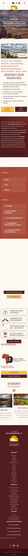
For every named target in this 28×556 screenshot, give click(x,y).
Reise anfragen (7, 109)
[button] (14, 52)
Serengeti (22, 136)
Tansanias (18, 124)
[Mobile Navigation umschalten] (3, 3)
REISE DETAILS (21, 109)
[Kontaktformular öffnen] (13, 3)
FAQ (25, 552)
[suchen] (25, 3)
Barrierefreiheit (6, 552)
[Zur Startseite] (14, 7)
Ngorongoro (23, 132)
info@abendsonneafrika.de (8, 367)
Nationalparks (11, 124)
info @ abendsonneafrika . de (8, 538)
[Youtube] (17, 545)
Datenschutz (20, 552)
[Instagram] (10, 545)
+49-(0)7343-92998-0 (8, 366)
